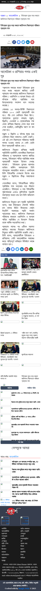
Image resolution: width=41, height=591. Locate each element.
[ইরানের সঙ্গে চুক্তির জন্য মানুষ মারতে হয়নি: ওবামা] (6, 402)
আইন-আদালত (24, 529)
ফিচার (22, 546)
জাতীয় (3, 538)
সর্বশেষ (9, 388)
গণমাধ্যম (4, 536)
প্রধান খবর (23, 543)
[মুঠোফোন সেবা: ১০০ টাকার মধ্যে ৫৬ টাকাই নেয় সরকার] (6, 394)
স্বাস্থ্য (3, 560)
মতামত (4, 552)
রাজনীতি (22, 552)
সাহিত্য (22, 558)
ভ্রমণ (22, 549)
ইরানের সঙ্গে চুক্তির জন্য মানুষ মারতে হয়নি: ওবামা (25, 402)
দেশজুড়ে (4, 541)
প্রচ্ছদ (3, 15)
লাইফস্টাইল (5, 555)
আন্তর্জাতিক (13, 15)
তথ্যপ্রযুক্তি (24, 538)
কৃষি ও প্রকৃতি (24, 531)
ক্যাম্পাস (4, 533)
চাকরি (22, 536)
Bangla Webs (24, 588)
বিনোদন (4, 549)
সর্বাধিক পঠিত (31, 388)
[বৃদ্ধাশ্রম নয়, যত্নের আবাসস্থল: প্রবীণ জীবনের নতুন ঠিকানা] (6, 433)
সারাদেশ (4, 558)
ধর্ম (21, 541)
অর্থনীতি (4, 529)
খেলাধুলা (23, 533)
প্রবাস (3, 546)
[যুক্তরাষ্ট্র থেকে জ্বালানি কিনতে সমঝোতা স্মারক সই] (6, 425)
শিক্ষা (21, 555)
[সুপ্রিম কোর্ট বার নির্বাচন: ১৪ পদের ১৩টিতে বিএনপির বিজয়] (6, 417)
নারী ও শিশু (5, 543)
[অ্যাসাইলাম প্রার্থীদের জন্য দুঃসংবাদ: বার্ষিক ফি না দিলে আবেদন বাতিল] (6, 410)
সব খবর (20, 442)
